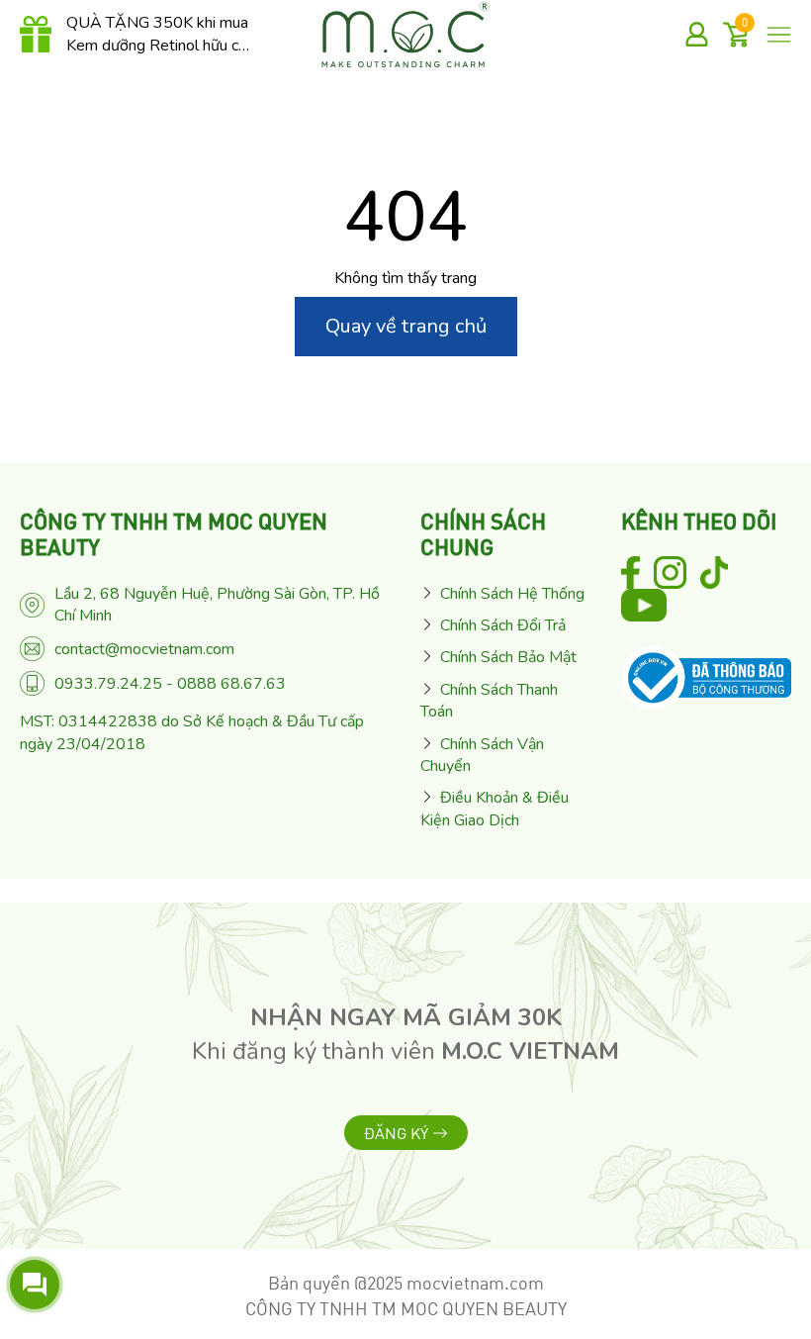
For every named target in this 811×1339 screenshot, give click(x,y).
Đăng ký (398, 1135)
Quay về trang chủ (406, 326)
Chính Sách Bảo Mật (508, 657)
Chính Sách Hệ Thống (512, 594)
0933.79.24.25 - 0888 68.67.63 (170, 684)
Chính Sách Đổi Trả (503, 625)
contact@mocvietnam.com (144, 649)
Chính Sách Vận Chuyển (482, 755)
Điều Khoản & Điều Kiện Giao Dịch (494, 808)
